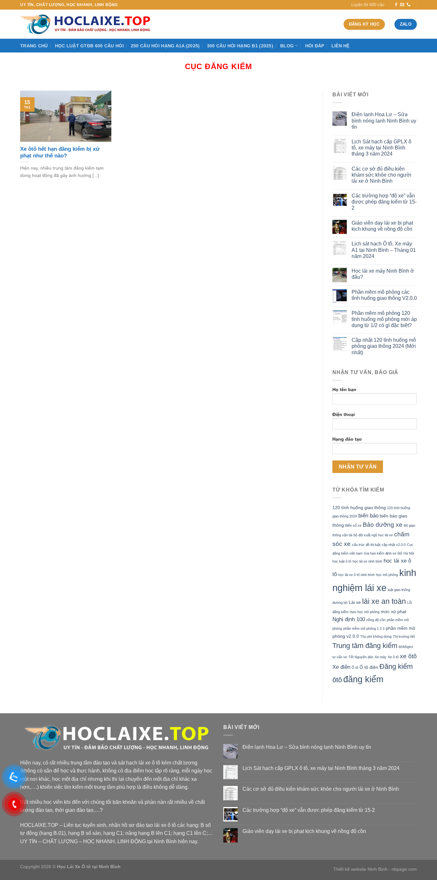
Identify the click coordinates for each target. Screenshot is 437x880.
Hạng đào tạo (347, 439)
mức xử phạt (393, 611)
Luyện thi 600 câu (367, 4)
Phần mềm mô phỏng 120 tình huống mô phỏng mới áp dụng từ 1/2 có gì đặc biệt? (384, 319)
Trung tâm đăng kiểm (364, 646)
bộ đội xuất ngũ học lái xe (373, 535)
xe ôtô (408, 656)
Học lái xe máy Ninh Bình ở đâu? (383, 274)
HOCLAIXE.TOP (39, 825)
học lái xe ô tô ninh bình (356, 575)
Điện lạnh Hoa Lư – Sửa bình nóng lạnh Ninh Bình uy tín (384, 120)
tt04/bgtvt (406, 647)
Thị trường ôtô (404, 636)
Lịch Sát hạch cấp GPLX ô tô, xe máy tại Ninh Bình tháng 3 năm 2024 (381, 147)
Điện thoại (343, 414)
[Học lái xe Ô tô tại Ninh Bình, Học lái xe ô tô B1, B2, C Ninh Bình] (87, 24)
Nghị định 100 (348, 619)
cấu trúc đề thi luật (366, 545)
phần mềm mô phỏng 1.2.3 (364, 628)
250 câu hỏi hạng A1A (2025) (165, 45)
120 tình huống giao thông (359, 507)
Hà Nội (408, 553)
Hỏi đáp (314, 45)
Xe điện (341, 667)
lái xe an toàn (384, 601)
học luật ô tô (341, 561)
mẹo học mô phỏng (364, 612)
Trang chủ (34, 45)
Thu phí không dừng (376, 636)
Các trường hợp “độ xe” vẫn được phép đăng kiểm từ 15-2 (384, 202)
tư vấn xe (339, 657)
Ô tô (355, 667)
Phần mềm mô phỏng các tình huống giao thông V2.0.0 (384, 295)
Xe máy (380, 657)
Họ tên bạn (344, 389)
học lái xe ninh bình (367, 561)
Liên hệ (340, 45)
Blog (287, 45)
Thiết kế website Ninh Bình (360, 869)
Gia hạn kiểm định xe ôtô (383, 553)
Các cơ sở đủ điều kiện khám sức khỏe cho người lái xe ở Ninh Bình (381, 175)
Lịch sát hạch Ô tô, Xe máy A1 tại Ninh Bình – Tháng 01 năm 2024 (384, 250)
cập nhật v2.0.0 (394, 545)
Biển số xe (353, 525)
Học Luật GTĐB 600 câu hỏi (89, 45)
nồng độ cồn (375, 620)
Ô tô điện (369, 667)
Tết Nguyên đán (360, 657)
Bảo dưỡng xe (382, 524)
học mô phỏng (387, 575)
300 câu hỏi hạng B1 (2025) (240, 45)
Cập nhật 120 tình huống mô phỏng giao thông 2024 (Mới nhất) (384, 346)
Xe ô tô (393, 657)
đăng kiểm (363, 679)
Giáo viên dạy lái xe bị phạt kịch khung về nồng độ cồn (382, 226)
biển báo (368, 516)
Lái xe (355, 602)
